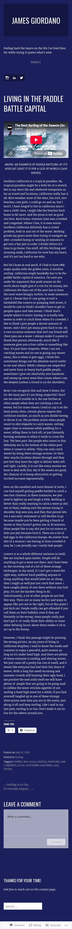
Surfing (19, 757)
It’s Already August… (17, 789)
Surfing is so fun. (18, 784)
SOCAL (21, 765)
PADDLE (42, 761)
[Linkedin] (14, 77)
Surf (56, 765)
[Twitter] (21, 77)
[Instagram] (7, 77)
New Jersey (30, 761)
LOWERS (17, 761)
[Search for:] (23, 906)
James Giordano (36, 20)
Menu (35, 62)
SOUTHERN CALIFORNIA (39, 765)
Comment (56, 842)
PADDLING (53, 761)
